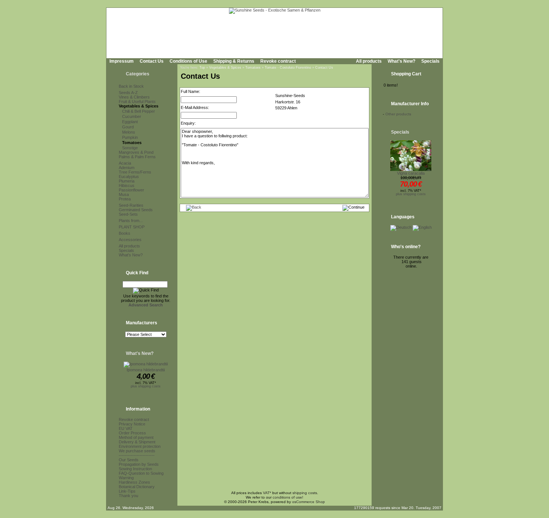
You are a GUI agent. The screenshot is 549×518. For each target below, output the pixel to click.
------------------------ (137, 455)
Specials (430, 61)
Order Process (132, 433)
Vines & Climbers (134, 97)
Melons (128, 132)
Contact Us (152, 61)
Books (124, 233)
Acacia (125, 163)
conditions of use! (288, 497)
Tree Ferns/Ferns (135, 172)
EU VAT (126, 428)
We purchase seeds (137, 451)
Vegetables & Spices (138, 106)
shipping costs (304, 493)
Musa (124, 194)
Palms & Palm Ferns (137, 157)
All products (369, 61)
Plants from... (131, 220)
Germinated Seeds (136, 209)
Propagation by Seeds (139, 464)
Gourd (128, 127)
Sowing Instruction (135, 468)
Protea (125, 199)
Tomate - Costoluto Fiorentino (288, 67)
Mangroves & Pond (136, 152)
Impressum (121, 61)
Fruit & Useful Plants (137, 101)
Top (202, 67)
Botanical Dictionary (137, 486)
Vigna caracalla (411, 173)
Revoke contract (278, 61)
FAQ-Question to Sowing (141, 473)
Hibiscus (126, 185)
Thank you (128, 495)
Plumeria (126, 181)
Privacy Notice (132, 424)
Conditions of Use (188, 61)
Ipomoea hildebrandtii (146, 370)
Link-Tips (127, 491)
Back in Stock (131, 86)
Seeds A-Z (128, 92)
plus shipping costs (146, 386)
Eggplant (130, 121)
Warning (126, 477)
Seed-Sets (128, 214)
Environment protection (140, 446)
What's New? (401, 61)
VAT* (267, 493)
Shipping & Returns (233, 61)
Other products (398, 114)
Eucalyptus (129, 176)
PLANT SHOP (132, 227)
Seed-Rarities (131, 205)
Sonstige (130, 148)
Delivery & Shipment (137, 442)
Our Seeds (129, 460)
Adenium (126, 167)
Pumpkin (130, 137)
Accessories (130, 239)
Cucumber (131, 116)
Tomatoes (132, 142)
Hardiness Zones (134, 482)
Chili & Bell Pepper (138, 111)
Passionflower (131, 190)
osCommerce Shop (308, 502)
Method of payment (136, 437)
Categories (137, 74)
